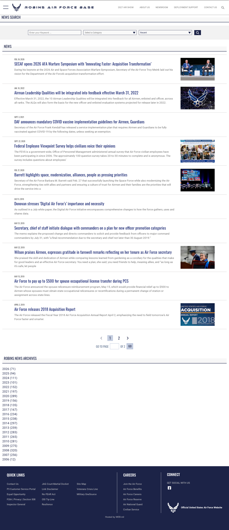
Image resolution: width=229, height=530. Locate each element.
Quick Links (16, 475)
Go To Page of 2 (110, 346)
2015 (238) (9, 419)
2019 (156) (9, 400)
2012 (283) (9, 432)
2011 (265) (9, 437)
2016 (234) (9, 414)
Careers (129, 475)
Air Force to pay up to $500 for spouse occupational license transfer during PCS (71, 281)
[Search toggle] (223, 7)
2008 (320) (9, 450)
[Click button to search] (197, 32)
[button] (5, 7)
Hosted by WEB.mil (114, 517)
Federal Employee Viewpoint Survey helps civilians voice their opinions (64, 146)
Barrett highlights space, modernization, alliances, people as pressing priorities (70, 174)
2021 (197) (9, 391)
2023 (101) (9, 382)
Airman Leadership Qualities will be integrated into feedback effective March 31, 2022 (76, 92)
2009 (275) (9, 446)
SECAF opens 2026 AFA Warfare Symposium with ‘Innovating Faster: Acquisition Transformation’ (82, 64)
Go (129, 346)
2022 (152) (9, 387)
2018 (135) (9, 405)
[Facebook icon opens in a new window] (169, 488)
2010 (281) (9, 441)
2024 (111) (9, 378)
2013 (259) (9, 428)
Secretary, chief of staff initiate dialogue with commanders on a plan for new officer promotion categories (90, 228)
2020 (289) (9, 396)
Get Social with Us (178, 482)
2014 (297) (9, 423)
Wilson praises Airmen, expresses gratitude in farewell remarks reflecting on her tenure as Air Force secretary (93, 252)
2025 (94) (9, 373)
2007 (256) (9, 455)
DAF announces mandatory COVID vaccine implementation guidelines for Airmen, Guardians (79, 121)
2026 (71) (9, 369)
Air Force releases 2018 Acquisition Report (44, 309)
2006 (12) (9, 459)
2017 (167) (9, 409)
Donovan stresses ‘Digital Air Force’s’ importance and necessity (59, 203)
